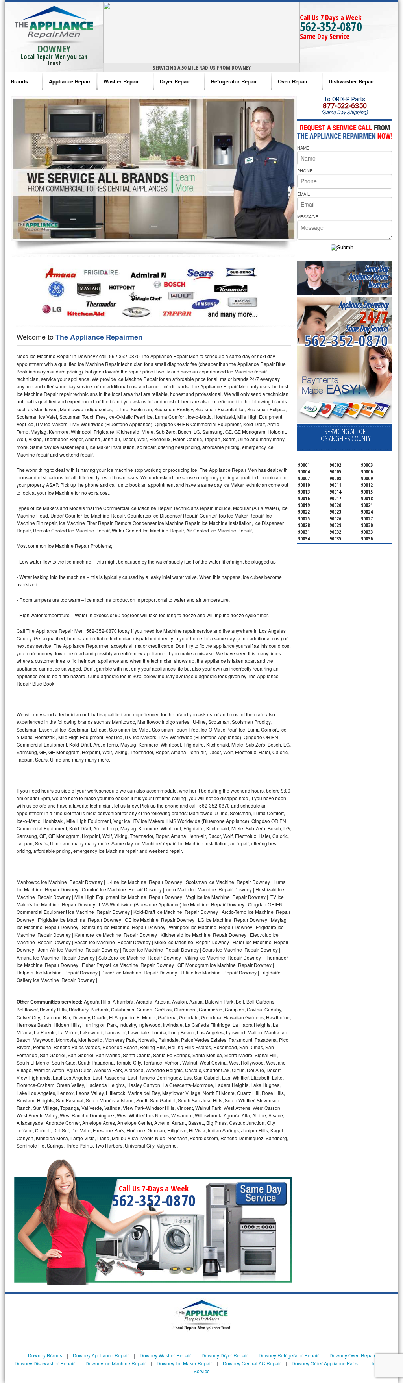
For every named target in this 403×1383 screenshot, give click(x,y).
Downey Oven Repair (352, 1355)
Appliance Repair (70, 81)
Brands (19, 81)
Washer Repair (121, 81)
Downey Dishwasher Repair (45, 1363)
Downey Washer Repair (165, 1355)
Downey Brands (45, 1355)
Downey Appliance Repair (101, 1355)
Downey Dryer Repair (225, 1355)
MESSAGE (307, 216)
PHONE (304, 170)
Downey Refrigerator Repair (289, 1355)
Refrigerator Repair (234, 81)
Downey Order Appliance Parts (325, 1363)
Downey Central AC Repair (252, 1363)
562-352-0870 (331, 26)
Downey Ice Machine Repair (115, 1363)
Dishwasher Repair (351, 81)
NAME (303, 147)
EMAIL (303, 193)
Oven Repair (293, 81)
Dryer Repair (175, 81)
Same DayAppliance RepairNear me (368, 276)
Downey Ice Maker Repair (184, 1363)
